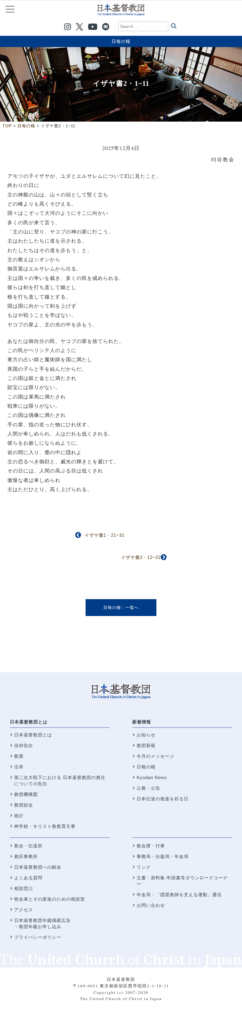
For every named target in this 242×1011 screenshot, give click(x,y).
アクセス (23, 909)
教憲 (19, 756)
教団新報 (146, 745)
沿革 (19, 766)
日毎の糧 (121, 41)
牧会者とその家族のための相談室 (49, 899)
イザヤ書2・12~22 (141, 557)
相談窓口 (23, 888)
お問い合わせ (151, 905)
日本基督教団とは (29, 721)
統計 (19, 815)
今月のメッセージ (155, 756)
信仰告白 (23, 745)
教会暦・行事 (151, 845)
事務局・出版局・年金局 (163, 856)
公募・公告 (148, 788)
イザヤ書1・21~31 (105, 535)
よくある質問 (28, 877)
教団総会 (23, 804)
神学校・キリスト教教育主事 (45, 826)
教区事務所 (26, 856)
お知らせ (146, 734)
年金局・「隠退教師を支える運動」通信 (179, 894)
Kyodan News (152, 777)
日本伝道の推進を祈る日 (163, 798)
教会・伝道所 (28, 845)
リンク (144, 867)
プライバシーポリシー (37, 937)
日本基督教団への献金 (37, 867)
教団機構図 (26, 794)
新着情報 (141, 721)
